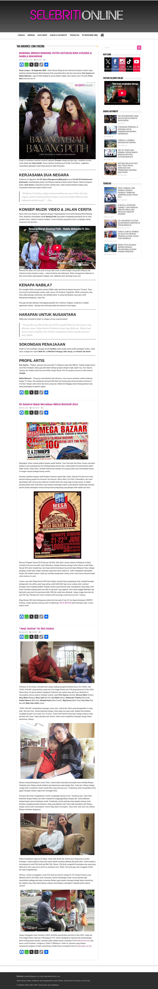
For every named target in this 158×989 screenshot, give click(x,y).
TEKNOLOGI (74, 35)
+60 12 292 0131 (65, 603)
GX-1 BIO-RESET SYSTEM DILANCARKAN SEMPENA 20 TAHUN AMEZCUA (129, 223)
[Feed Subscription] (97, 46)
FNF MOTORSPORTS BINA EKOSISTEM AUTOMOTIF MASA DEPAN (128, 118)
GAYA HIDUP (42, 35)
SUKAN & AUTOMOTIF (58, 35)
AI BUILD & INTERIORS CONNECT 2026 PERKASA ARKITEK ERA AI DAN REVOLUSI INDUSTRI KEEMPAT (128, 209)
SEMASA (21, 35)
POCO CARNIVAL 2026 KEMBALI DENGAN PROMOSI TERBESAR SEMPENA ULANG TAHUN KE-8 (128, 192)
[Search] (139, 48)
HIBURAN (31, 35)
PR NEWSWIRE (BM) (90, 35)
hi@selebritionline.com (52, 976)
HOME (102, 34)
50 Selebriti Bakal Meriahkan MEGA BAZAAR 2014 (48, 404)
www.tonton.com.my (84, 946)
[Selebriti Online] (79, 16)
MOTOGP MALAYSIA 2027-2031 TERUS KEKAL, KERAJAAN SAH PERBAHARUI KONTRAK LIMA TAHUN (128, 168)
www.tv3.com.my (83, 941)
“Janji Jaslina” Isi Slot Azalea (36, 628)
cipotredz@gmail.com (32, 976)
